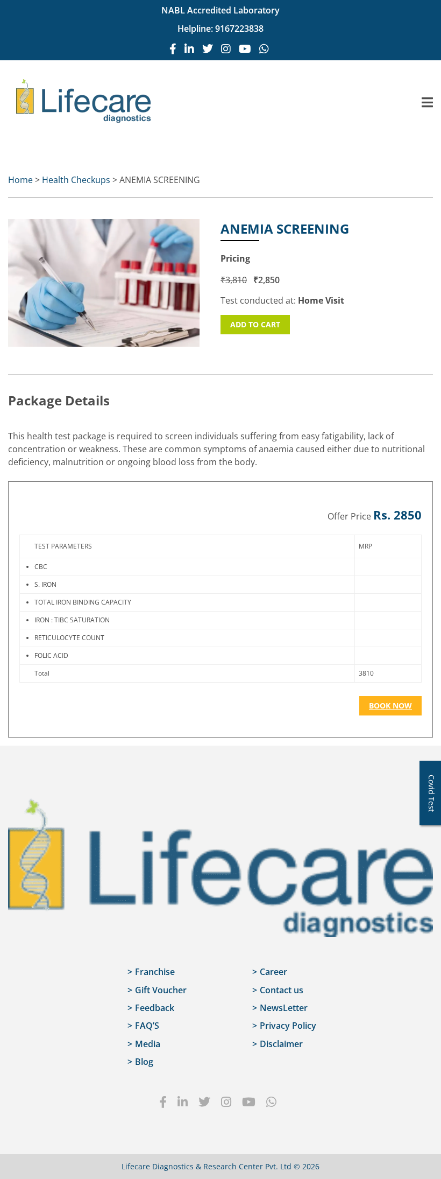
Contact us (281, 990)
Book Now (390, 705)
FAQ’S (147, 1025)
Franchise (155, 972)
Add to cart (255, 324)
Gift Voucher (161, 990)
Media (147, 1044)
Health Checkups (76, 180)
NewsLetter (284, 1008)
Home (20, 180)
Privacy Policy (288, 1025)
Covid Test (431, 793)
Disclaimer (281, 1044)
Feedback (154, 1008)
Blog (144, 1062)
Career (273, 972)
